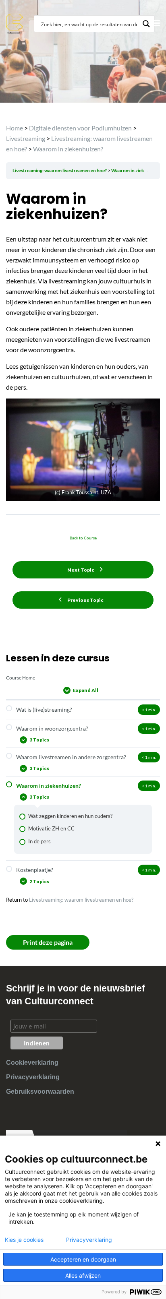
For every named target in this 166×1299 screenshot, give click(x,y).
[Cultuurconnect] (14, 23)
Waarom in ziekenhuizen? (138, 170)
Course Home (20, 678)
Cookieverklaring (32, 1062)
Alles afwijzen (83, 1275)
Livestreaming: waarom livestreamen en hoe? (60, 170)
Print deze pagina (48, 942)
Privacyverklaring (33, 1077)
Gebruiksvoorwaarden (40, 1091)
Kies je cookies (24, 1240)
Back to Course (83, 537)
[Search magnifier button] (146, 23)
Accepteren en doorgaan (83, 1259)
